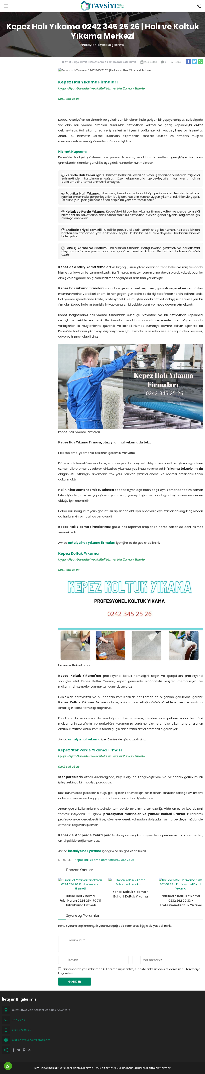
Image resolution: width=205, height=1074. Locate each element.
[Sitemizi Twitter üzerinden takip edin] (18, 1050)
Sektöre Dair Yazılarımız (121, 62)
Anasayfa (87, 45)
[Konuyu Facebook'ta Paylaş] (188, 61)
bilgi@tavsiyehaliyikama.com (31, 1040)
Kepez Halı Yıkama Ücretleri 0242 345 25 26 (104, 860)
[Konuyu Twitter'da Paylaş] (194, 61)
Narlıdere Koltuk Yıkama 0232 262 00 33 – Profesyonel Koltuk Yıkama (181, 900)
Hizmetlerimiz (97, 62)
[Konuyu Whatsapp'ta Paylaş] (200, 61)
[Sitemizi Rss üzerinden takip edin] (29, 1050)
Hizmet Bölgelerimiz (111, 45)
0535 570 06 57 (21, 1030)
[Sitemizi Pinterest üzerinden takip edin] (24, 1050)
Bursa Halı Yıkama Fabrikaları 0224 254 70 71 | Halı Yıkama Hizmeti (80, 900)
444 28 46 (18, 1020)
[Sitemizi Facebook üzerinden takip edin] (13, 1050)
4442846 (199, 2)
